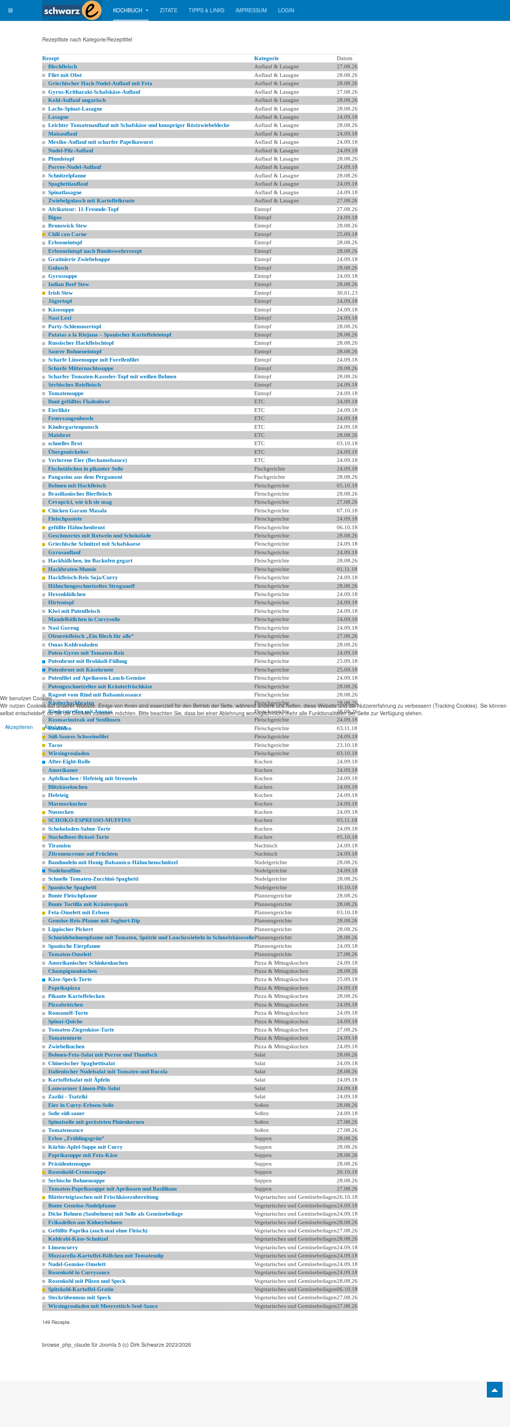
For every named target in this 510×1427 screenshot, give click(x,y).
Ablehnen (55, 726)
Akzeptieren (19, 726)
